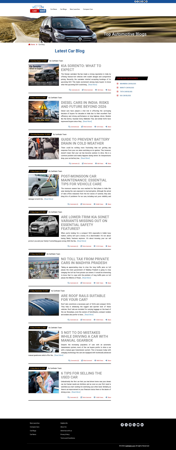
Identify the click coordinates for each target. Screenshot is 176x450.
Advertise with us (66, 430)
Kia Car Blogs (125, 95)
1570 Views (100, 126)
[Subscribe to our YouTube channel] (144, 1)
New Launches (75, 9)
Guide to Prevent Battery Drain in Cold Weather (85, 141)
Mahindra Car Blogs (128, 84)
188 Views (100, 90)
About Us (63, 427)
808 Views (100, 163)
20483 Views (99, 204)
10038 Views (99, 320)
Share (109, 90)
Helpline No (64, 423)
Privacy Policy (64, 434)
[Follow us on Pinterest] (140, 1)
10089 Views (99, 397)
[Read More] (92, 85)
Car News (53, 9)
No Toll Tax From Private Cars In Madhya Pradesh (85, 261)
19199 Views (99, 246)
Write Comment (88, 90)
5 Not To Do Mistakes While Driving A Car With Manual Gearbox (84, 337)
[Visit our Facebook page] (135, 1)
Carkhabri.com (130, 446)
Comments (76, 90)
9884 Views (100, 360)
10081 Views (99, 283)
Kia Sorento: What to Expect (81, 68)
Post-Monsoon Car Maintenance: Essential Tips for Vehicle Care (84, 180)
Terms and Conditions (67, 438)
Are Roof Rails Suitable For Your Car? (83, 298)
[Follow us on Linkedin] (147, 1)
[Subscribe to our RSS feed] (142, 1)
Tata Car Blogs (126, 92)
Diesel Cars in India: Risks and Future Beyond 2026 (85, 105)
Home (32, 44)
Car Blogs (63, 9)
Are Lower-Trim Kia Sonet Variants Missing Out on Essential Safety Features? (85, 223)
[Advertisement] (43, 90)
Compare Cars (88, 9)
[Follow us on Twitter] (138, 1)
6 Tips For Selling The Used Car (81, 375)
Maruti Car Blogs (127, 88)
